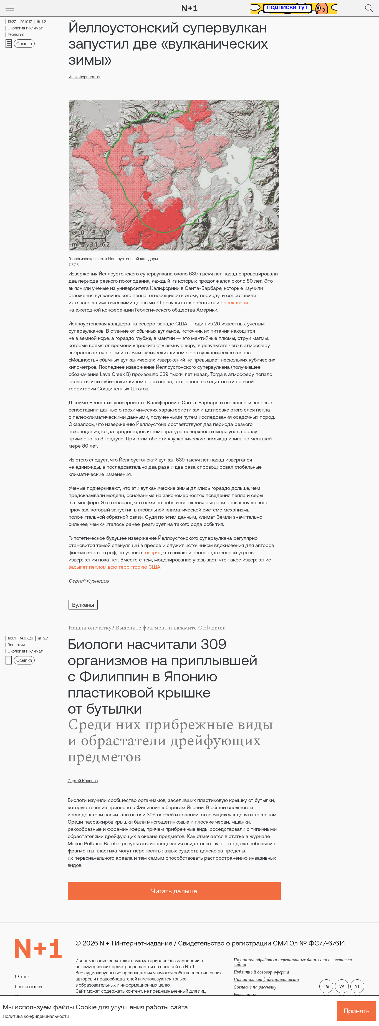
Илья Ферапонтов (85, 77)
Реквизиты (245, 994)
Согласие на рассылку (255, 987)
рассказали (234, 302)
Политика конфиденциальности (36, 1016)
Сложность (29, 986)
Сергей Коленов (83, 781)
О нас (22, 976)
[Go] (10, 8)
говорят (152, 552)
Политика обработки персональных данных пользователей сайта (293, 962)
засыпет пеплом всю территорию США (114, 567)
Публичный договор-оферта (261, 972)
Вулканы (83, 604)
